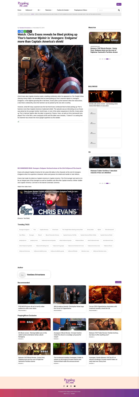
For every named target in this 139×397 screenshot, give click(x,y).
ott (38, 10)
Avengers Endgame (24, 229)
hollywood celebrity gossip (57, 251)
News (32, 14)
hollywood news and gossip (49, 240)
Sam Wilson (22, 235)
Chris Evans (55, 229)
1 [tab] (100, 59)
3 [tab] (105, 59)
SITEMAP (73, 393)
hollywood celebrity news (40, 251)
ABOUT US (66, 393)
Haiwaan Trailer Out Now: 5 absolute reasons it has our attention (104, 172)
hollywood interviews (24, 251)
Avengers (31, 235)
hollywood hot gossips (58, 245)
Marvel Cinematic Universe (52, 235)
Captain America (44, 229)
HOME (21, 14)
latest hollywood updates (25, 245)
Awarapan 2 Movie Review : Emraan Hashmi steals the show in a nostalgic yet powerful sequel (67, 335)
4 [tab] (107, 59)
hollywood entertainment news (76, 245)
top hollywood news (108, 240)
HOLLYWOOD (27, 14)
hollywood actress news (94, 245)
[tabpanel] (105, 43)
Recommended (22, 310)
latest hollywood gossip (65, 240)
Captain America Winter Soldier (88, 235)
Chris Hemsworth (109, 229)
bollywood (29, 10)
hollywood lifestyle (72, 251)
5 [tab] (110, 59)
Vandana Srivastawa (25, 28)
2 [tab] (102, 59)
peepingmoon (22, 240)
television (48, 10)
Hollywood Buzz (108, 245)
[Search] (119, 10)
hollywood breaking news (42, 245)
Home (19, 10)
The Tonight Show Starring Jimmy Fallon (72, 229)
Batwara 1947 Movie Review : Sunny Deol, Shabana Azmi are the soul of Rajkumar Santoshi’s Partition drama (104, 50)
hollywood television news (99, 251)
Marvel (40, 235)
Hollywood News (79, 240)
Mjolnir (99, 229)
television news (85, 251)
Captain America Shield (106, 235)
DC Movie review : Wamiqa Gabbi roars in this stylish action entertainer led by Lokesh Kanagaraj (32, 335)
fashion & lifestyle (63, 10)
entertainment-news (95, 46)
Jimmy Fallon (90, 229)
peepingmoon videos (80, 10)
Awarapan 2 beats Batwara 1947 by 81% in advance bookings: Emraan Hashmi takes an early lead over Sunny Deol (103, 359)
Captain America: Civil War (69, 235)
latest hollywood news (93, 240)
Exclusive (20, 338)
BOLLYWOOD (92, 86)
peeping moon (34, 240)
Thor (34, 229)
